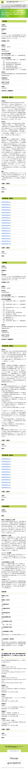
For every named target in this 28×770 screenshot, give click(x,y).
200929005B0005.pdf (6, 469)
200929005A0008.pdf (6, 220)
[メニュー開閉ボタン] (2, 2)
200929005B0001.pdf (6, 458)
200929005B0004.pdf (6, 466)
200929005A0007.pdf (6, 217)
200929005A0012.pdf (6, 230)
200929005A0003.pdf (6, 207)
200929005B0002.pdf (6, 461)
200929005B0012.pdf (6, 487)
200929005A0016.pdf (6, 241)
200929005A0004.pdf (6, 209)
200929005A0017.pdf (6, 243)
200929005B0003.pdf (6, 464)
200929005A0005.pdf (6, 212)
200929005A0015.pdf (6, 238)
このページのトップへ (14, 750)
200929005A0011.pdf (6, 228)
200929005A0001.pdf (6, 202)
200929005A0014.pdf (6, 235)
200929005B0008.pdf (6, 477)
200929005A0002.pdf (6, 204)
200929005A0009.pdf (6, 222)
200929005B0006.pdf (6, 472)
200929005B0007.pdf (6, 474)
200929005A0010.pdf (6, 225)
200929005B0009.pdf (6, 479)
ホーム (2, 5)
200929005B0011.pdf (6, 485)
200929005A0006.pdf (6, 215)
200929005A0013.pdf (6, 233)
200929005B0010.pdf (6, 482)
